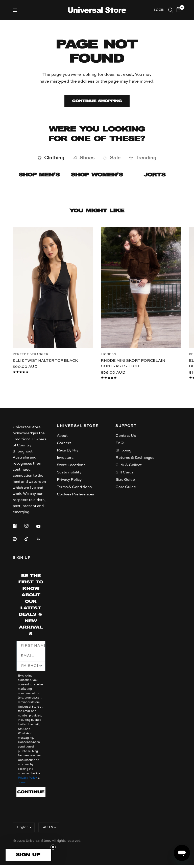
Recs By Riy (67, 450)
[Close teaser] (53, 847)
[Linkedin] (41, 539)
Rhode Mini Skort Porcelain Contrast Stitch (133, 363)
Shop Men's (39, 175)
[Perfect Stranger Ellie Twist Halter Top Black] (53, 287)
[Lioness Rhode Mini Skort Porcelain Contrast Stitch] (141, 287)
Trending (146, 157)
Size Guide (125, 480)
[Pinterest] (18, 538)
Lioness (108, 354)
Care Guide (125, 487)
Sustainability (69, 472)
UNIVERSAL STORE (78, 426)
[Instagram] (30, 525)
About (62, 436)
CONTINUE (30, 792)
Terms (22, 782)
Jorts (155, 175)
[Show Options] (40, 666)
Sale (115, 157)
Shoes (87, 157)
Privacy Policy (69, 480)
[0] (178, 10)
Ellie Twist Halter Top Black (45, 360)
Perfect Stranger (31, 354)
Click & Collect (128, 465)
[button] (28, 855)
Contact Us (125, 436)
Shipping (123, 450)
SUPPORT (125, 426)
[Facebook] (18, 525)
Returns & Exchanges (134, 458)
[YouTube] (41, 526)
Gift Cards (124, 472)
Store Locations (71, 465)
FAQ (119, 443)
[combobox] (29, 666)
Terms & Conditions (74, 487)
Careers (64, 443)
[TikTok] (30, 538)
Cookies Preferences (75, 494)
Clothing (54, 157)
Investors (65, 458)
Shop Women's (97, 175)
